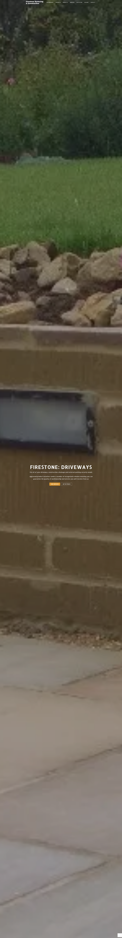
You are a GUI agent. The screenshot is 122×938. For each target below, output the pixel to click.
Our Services (55, 487)
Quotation (79, 2)
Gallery (86, 2)
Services (72, 2)
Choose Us (58, 2)
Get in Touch (66, 487)
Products (65, 2)
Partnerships (50, 2)
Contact (93, 2)
